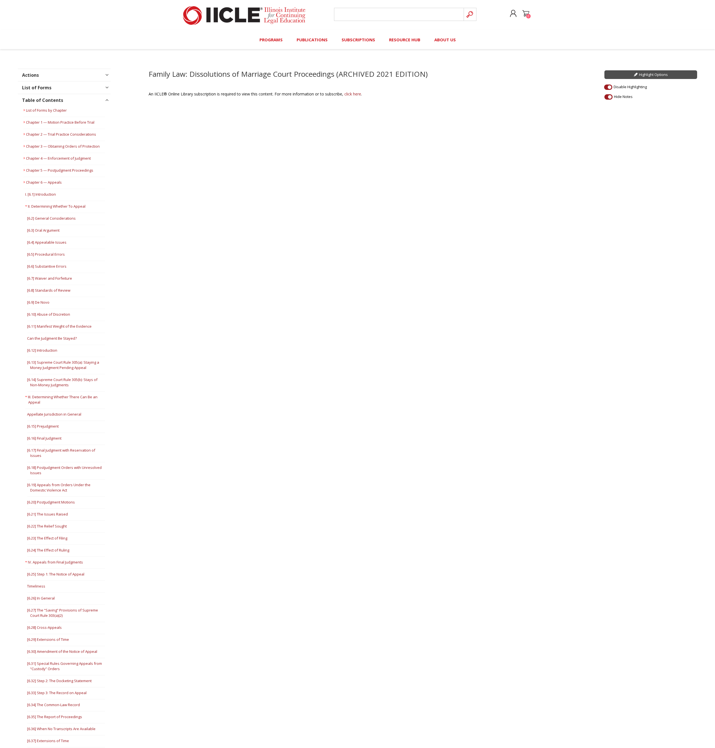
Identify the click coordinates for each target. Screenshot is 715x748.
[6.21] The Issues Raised (47, 514)
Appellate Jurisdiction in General (54, 414)
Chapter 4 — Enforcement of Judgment (58, 158)
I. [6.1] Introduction (40, 194)
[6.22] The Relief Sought (47, 526)
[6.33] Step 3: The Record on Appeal (57, 692)
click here (352, 94)
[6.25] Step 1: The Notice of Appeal (55, 574)
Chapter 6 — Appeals (44, 182)
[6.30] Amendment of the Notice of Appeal (62, 651)
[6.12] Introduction (42, 350)
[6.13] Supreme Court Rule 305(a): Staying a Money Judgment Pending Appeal (63, 365)
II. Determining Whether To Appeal (56, 206)
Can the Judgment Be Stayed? (52, 338)
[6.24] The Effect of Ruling (48, 550)
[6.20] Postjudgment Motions (51, 502)
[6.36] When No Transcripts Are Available (61, 728)
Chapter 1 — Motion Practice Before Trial (60, 122)
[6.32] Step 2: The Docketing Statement (59, 680)
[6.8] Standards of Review (48, 290)
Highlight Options (653, 74)
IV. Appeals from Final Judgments (55, 562)
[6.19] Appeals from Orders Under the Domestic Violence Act (58, 487)
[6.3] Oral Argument (43, 230)
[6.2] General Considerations (51, 218)
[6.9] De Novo (38, 302)
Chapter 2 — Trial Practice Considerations (61, 134)
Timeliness (36, 586)
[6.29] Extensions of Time (48, 639)
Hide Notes (623, 96)
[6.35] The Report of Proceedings (54, 716)
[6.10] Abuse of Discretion (48, 314)
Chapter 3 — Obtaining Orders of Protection (63, 146)
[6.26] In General (41, 598)
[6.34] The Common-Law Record (53, 704)
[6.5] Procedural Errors (46, 254)
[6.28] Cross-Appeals (44, 627)
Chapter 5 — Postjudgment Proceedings (59, 170)
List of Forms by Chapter (46, 110)
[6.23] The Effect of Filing (47, 538)
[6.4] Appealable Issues (46, 242)
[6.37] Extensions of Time (48, 740)
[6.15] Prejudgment (43, 426)
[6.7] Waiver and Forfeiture (49, 278)
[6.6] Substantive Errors (46, 266)
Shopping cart (525, 14)
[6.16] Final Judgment (44, 438)
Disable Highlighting (630, 86)
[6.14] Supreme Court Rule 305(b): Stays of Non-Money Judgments (62, 382)
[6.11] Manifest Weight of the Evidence (59, 326)
